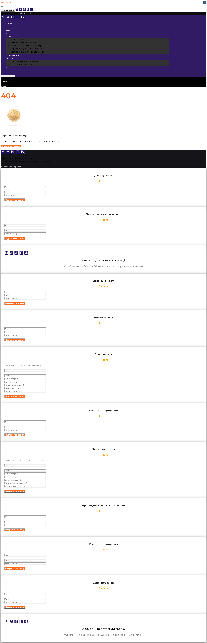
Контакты (9, 68)
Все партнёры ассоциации (25, 61)
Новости (9, 27)
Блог (8, 33)
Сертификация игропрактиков (27, 49)
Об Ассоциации (12, 55)
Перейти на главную (11, 146)
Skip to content (8, 2)
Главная (9, 24)
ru (6, 71)
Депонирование (19, 39)
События (9, 30)
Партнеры (10, 58)
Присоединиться (8, 10)
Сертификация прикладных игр (28, 52)
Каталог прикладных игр (24, 42)
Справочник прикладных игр (26, 45)
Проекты (9, 36)
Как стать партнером (21, 64)
